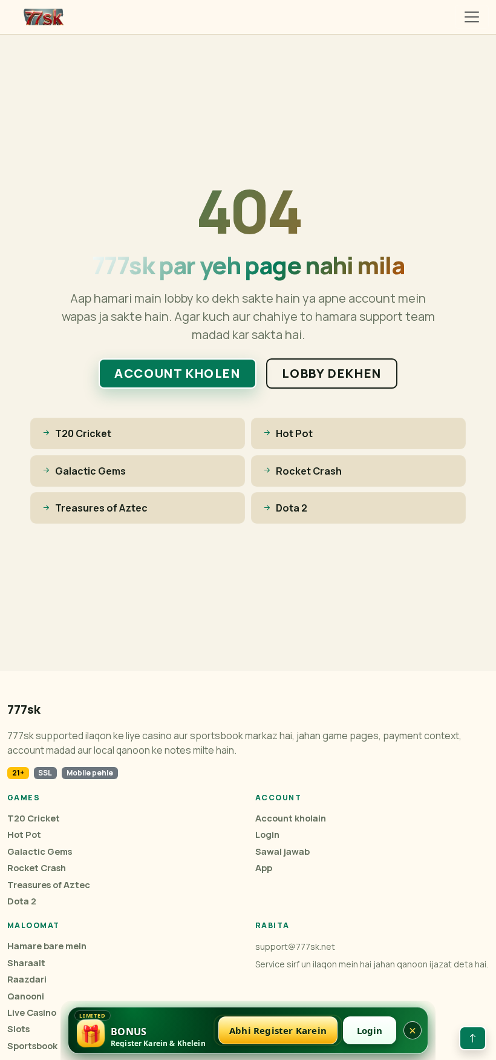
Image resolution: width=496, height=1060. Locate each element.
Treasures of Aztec (48, 884)
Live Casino (31, 1012)
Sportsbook (32, 1046)
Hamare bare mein (46, 946)
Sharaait (26, 963)
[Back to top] (472, 1038)
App (263, 868)
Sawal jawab (282, 851)
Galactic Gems (39, 851)
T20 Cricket (33, 818)
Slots (18, 1029)
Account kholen (177, 373)
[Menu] (472, 17)
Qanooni (25, 996)
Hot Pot (24, 834)
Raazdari (27, 979)
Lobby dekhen (332, 373)
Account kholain (290, 818)
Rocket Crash (36, 868)
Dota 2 (21, 901)
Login (267, 834)
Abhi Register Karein (278, 1030)
